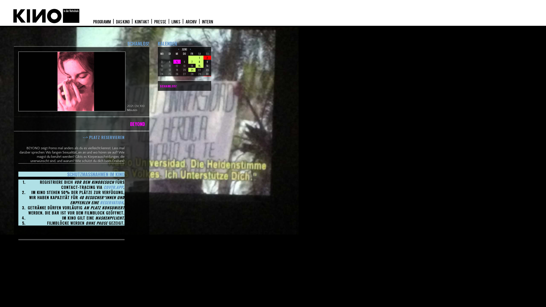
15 (199, 66)
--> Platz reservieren (104, 137)
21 (192, 70)
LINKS (176, 22)
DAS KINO (123, 22)
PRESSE (160, 22)
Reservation (111, 202)
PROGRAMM (102, 22)
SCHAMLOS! (168, 86)
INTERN (207, 22)
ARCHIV (191, 22)
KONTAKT (142, 22)
